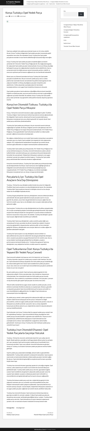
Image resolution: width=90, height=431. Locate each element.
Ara (65, 11)
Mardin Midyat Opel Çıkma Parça (43, 414)
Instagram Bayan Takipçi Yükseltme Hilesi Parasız (38, 1)
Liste (47, 3)
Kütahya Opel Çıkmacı (13, 414)
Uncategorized (20, 408)
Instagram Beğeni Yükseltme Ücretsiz (59, 1)
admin (6, 16)
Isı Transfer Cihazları (13, 2)
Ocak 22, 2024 (13, 16)
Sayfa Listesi (52, 3)
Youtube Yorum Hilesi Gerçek (63, 3)
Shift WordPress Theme (40, 429)
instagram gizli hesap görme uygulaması (36, 3)
